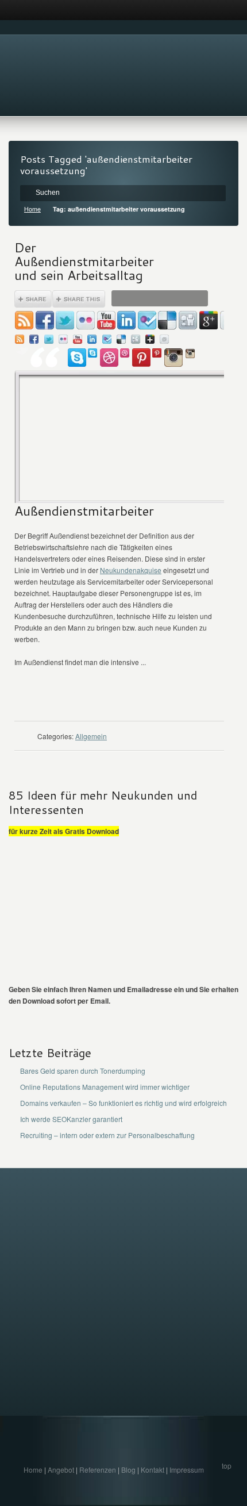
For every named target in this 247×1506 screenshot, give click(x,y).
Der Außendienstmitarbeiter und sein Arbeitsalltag (84, 261)
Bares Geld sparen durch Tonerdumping (82, 1070)
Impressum (186, 1469)
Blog (128, 1469)
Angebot (61, 1469)
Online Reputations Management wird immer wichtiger (105, 1087)
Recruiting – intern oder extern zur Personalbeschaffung (107, 1135)
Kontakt (152, 1469)
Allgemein (91, 736)
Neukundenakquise (130, 570)
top (226, 1465)
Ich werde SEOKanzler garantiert (71, 1119)
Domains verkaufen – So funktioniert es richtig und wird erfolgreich (123, 1103)
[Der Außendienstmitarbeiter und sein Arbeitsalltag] (119, 396)
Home (32, 209)
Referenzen (97, 1469)
